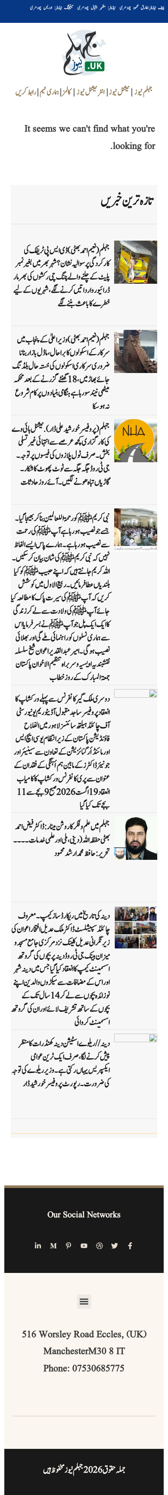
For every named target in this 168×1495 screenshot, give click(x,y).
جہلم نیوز (143, 92)
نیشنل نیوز (119, 92)
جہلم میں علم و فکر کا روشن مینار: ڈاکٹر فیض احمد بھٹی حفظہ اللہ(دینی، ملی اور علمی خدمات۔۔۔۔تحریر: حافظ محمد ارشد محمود (61, 840)
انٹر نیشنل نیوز (91, 92)
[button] (84, 1301)
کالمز (67, 92)
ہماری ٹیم (50, 92)
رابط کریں (26, 92)
